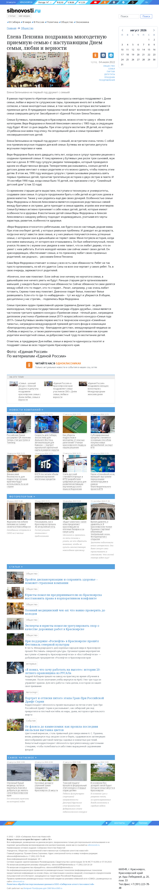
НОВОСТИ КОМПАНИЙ (26, 409)
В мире (27, 22)
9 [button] (154, 44)
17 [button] (122, 54)
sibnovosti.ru (94, 845)
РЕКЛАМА (143, 823)
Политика (52, 22)
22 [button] (149, 54)
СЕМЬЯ (111, 68)
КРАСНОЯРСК (26, 2)
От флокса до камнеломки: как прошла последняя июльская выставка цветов (61, 728)
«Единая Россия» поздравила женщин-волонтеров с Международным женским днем (98, 389)
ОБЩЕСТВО (109, 65)
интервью (31, 663)
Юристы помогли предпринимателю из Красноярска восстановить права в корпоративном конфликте (63, 596)
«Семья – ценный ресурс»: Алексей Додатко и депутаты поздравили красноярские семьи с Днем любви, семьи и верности (29, 391)
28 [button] (143, 59)
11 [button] (127, 49)
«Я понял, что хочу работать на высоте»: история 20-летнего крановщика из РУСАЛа (63, 671)
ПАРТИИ (111, 71)
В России (39, 22)
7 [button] (143, 44)
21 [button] (143, 54)
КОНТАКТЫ (119, 823)
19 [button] (133, 54)
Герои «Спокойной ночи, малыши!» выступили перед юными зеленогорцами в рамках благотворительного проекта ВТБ (103, 481)
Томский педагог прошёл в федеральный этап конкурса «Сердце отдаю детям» (75, 786)
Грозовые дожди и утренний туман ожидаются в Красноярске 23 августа (46, 786)
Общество (67, 22)
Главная (11, 28)
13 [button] (138, 49)
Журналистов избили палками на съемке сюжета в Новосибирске (19, 524)
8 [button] (149, 44)
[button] (122, 30)
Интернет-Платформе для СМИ (37, 888)
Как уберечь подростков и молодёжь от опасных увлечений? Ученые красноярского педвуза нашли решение (74, 441)
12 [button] (133, 49)
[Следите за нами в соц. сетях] (95, 2)
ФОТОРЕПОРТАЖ (22, 496)
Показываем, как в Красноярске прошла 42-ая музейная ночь (45, 524)
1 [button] (149, 39)
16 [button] (154, 49)
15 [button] (149, 49)
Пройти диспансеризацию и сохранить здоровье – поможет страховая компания (61, 581)
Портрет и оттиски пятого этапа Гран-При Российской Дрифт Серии (64, 699)
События (31, 720)
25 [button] (127, 59)
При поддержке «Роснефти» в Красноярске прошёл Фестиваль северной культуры (62, 642)
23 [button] (154, 54)
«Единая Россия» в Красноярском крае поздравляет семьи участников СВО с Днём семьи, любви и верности (65, 390)
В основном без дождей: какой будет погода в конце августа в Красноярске (103, 786)
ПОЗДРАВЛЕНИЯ (107, 80)
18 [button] (127, 54)
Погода (41, 2)
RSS (9, 823)
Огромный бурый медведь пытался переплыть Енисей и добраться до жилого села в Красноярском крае (17, 789)
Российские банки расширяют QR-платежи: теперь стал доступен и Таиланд (19, 439)
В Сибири (14, 22)
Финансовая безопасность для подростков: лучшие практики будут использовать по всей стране (17, 480)
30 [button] (154, 59)
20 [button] (138, 54)
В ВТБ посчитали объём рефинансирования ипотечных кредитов (46, 476)
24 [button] (122, 59)
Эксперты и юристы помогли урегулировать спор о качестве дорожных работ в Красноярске (62, 627)
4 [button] (127, 44)
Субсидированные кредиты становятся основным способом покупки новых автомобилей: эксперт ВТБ (102, 441)
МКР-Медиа (24, 16)
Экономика (82, 22)
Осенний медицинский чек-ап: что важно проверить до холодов (65, 612)
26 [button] (133, 59)
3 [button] (122, 44)
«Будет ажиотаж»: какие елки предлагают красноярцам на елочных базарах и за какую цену (74, 526)
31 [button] (122, 64)
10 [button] (122, 49)
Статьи (11, 16)
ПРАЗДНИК (109, 77)
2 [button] (154, 39)
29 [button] (149, 59)
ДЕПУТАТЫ (109, 74)
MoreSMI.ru (57, 888)
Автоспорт (32, 692)
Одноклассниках (68, 363)
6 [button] (138, 44)
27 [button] (138, 59)
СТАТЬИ (16, 566)
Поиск (146, 16)
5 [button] (133, 44)
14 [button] (143, 49)
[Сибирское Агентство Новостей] (23, 10)
